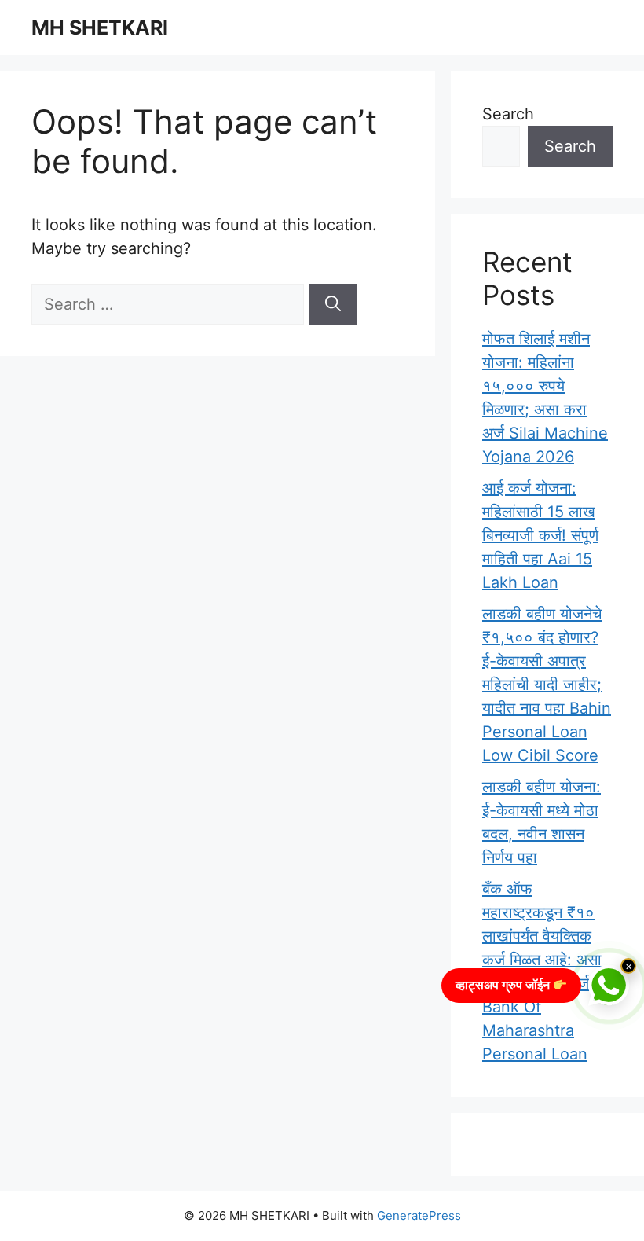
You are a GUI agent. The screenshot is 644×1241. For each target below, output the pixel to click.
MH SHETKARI (99, 27)
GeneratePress (419, 1215)
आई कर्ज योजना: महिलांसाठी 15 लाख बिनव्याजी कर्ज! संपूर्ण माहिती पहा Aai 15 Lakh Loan (540, 535)
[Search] (333, 304)
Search (508, 114)
